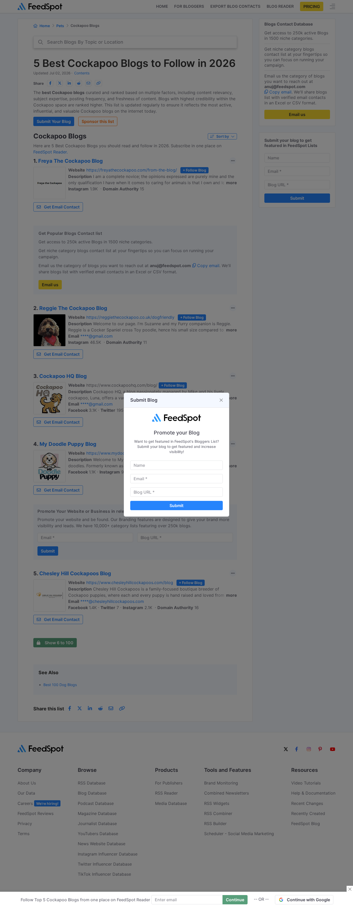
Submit (176, 505)
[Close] (221, 400)
